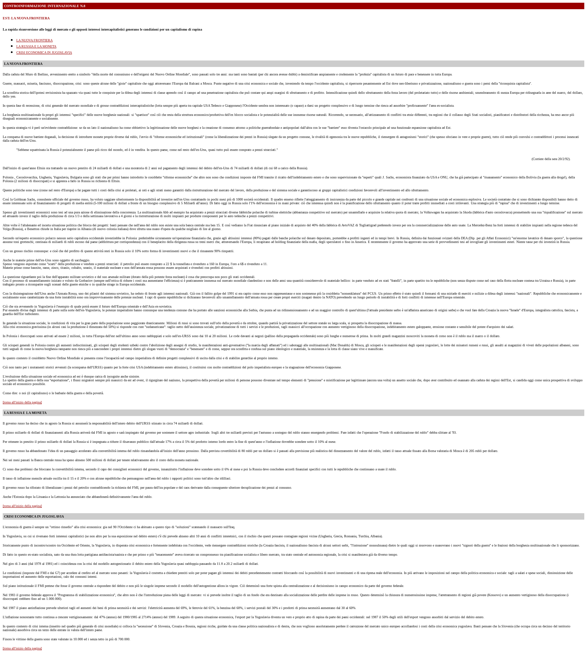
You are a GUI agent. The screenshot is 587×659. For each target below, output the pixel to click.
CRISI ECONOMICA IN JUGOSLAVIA (44, 52)
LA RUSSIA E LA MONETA (36, 46)
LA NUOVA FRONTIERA (34, 40)
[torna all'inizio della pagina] (22, 402)
